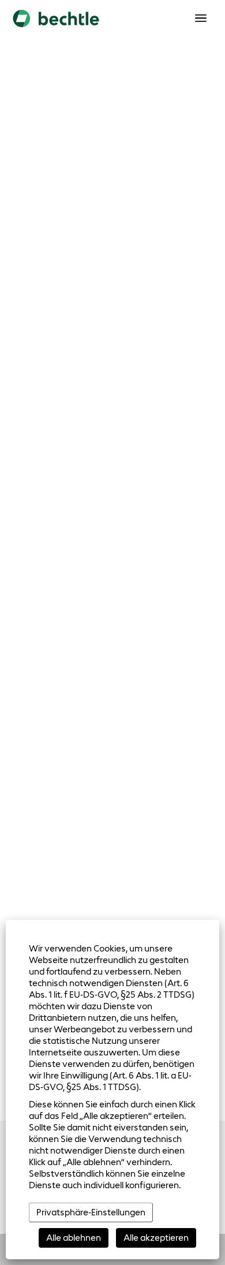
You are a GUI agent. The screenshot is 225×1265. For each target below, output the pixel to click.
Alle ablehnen (73, 1237)
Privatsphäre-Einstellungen (90, 1212)
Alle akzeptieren (156, 1237)
